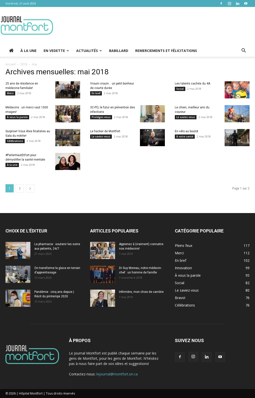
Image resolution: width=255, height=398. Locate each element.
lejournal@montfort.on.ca (117, 374)
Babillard (118, 50)
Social (180, 88)
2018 (23, 64)
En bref (96, 93)
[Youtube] (246, 3)
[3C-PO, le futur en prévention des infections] (152, 113)
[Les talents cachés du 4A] (237, 89)
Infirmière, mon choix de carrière (141, 292)
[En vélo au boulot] (237, 137)
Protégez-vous (101, 117)
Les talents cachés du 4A (192, 83)
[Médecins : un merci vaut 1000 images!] (67, 113)
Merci (10, 93)
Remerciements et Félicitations (166, 50)
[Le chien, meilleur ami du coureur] (237, 113)
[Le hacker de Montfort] (152, 137)
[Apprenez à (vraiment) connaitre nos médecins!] (102, 250)
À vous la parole (17, 117)
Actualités (87, 50)
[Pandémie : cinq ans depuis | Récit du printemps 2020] (17, 298)
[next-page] (30, 188)
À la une (28, 50)
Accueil (10, 64)
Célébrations (15, 141)
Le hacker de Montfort (105, 131)
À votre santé (184, 136)
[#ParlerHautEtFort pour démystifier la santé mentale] (67, 161)
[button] (244, 51)
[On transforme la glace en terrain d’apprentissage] (17, 274)
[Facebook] (221, 3)
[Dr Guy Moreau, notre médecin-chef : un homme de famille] (102, 274)
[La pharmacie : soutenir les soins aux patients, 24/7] (17, 250)
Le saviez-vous (185, 117)
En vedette (54, 50)
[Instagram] (229, 3)
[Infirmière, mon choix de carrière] (102, 298)
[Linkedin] (237, 3)
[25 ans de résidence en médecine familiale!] (67, 89)
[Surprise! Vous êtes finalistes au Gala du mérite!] (67, 137)
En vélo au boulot (186, 131)
